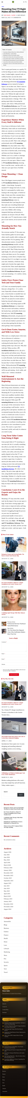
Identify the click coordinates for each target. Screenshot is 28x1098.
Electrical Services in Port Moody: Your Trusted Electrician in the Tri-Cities (13, 1047)
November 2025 (8, 875)
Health (6, 938)
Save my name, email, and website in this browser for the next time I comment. (14, 670)
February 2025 (8, 899)
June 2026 (7, 857)
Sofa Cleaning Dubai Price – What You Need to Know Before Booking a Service (14, 1056)
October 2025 (8, 878)
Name (3, 653)
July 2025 (6, 886)
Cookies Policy (5, 1009)
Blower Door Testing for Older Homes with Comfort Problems (14, 1053)
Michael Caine (10, 15)
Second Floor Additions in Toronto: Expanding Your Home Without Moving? (14, 1060)
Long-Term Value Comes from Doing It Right (12, 61)
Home (5, 942)
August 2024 (7, 909)
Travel (6, 972)
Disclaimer (4, 1012)
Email (3, 659)
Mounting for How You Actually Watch (11, 55)
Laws (5, 945)
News (5, 955)
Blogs (5, 925)
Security (6, 962)
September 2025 (8, 880)
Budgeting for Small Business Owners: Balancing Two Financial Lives (13, 822)
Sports (6, 965)
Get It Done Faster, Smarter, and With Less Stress (13, 58)
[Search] (25, 1)
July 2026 (6, 854)
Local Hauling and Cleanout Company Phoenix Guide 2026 (15, 1050)
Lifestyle (6, 948)
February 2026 (8, 867)
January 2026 (8, 870)
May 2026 (7, 860)
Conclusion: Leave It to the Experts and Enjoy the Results (13, 64)
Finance (6, 935)
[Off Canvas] (2, 2)
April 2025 (7, 893)
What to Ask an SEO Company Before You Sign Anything (13, 826)
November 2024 (8, 906)
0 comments (16, 17)
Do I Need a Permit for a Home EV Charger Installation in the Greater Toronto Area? (12, 813)
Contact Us (4, 1006)
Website (3, 664)
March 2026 (7, 865)
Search (6, 791)
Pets (5, 958)
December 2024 (8, 904)
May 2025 (7, 891)
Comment (4, 642)
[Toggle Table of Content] (23, 50)
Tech (3, 6)
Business (6, 928)
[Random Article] (23, 2)
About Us (4, 1003)
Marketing (7, 952)
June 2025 (7, 888)
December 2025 (8, 873)
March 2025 (7, 896)
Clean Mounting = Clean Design (9, 53)
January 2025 (8, 901)
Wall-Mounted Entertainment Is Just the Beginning (13, 60)
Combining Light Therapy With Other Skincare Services (13, 818)
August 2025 (7, 883)
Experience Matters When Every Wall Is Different (13, 52)
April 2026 (7, 862)
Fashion (6, 931)
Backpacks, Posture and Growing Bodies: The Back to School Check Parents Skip (14, 808)
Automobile (7, 921)
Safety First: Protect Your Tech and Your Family (13, 56)
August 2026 (7, 852)
